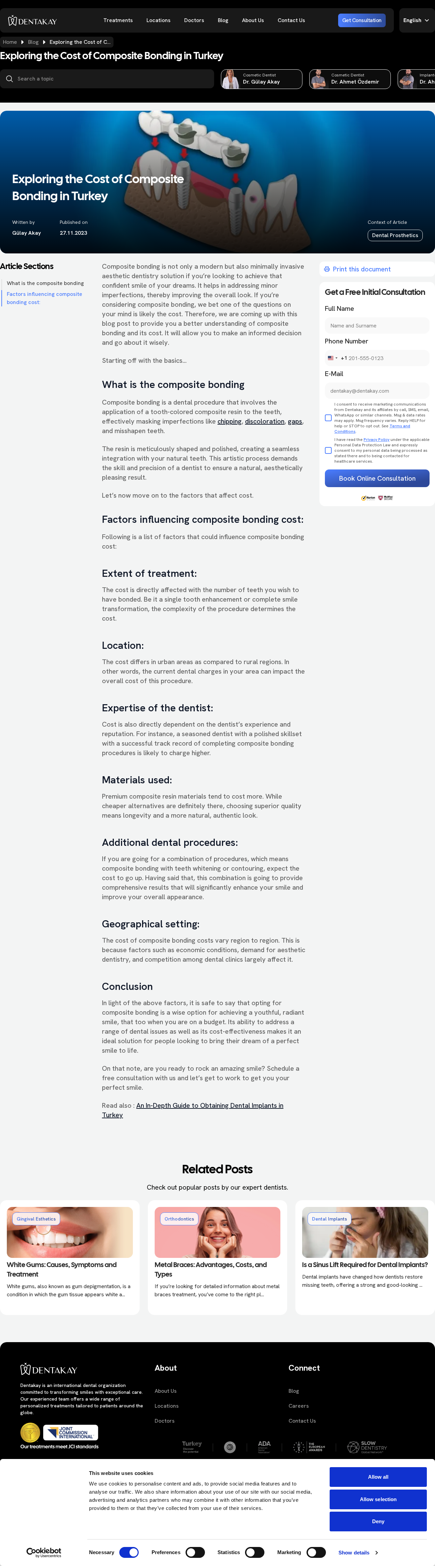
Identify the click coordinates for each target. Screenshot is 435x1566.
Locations (158, 20)
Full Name (339, 308)
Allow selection (378, 1499)
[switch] (195, 1552)
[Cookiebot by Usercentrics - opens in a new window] (44, 1553)
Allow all (378, 1477)
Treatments (118, 20)
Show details (353, 1552)
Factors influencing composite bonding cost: (44, 298)
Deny (378, 1521)
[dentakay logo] (32, 20)
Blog (223, 20)
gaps (295, 421)
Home (10, 42)
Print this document (362, 269)
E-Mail (334, 373)
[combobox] (336, 358)
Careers (299, 1405)
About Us (253, 20)
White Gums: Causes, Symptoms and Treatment (62, 1270)
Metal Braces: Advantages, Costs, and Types (211, 1270)
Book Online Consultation (377, 478)
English (412, 20)
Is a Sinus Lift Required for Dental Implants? (365, 1265)
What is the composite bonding (45, 283)
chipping (230, 421)
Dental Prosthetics (395, 235)
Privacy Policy (376, 439)
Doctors (194, 20)
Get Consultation (362, 20)
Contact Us (291, 20)
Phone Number (346, 341)
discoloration (264, 421)
